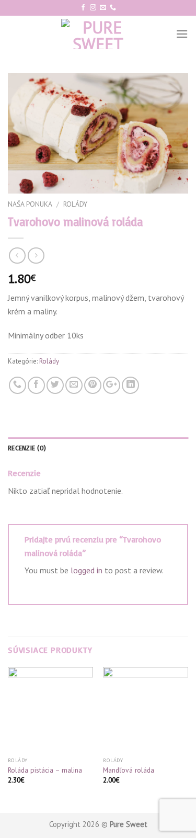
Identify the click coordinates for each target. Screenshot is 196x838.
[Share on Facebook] (36, 385)
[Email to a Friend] (74, 385)
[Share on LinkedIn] (130, 385)
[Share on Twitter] (55, 385)
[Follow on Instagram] (93, 8)
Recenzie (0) (27, 448)
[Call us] (113, 8)
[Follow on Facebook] (83, 8)
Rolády (75, 204)
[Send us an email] (103, 8)
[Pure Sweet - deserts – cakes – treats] (98, 34)
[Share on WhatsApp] (17, 385)
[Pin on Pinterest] (92, 385)
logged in (86, 570)
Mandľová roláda (128, 770)
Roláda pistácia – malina (45, 770)
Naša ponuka (30, 204)
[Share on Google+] (111, 385)
